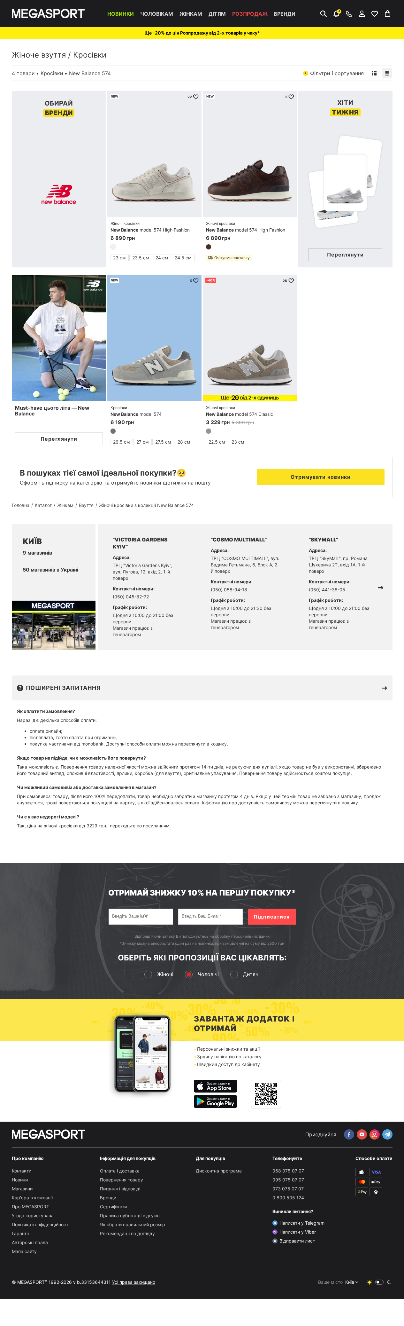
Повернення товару (121, 1179)
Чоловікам (156, 14)
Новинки (120, 14)
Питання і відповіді (120, 1188)
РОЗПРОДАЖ (250, 14)
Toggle (379, 1282)
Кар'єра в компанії (32, 1197)
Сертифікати (113, 1206)
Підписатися (272, 916)
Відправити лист (297, 1240)
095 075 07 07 (288, 1179)
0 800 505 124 (288, 1197)
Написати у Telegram (301, 1223)
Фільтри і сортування (334, 73)
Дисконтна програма (219, 1170)
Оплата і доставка (120, 1170)
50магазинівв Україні (50, 569)
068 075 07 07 (288, 1170)
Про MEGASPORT (30, 1206)
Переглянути (59, 439)
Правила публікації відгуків (130, 1215)
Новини (20, 1179)
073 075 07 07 (288, 1188)
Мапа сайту (24, 1251)
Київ (349, 1282)
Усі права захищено (133, 1282)
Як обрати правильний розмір (132, 1224)
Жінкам (190, 14)
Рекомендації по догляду (127, 1233)
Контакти (21, 1170)
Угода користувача (33, 1215)
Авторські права (30, 1242)
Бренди (284, 14)
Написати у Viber (297, 1232)
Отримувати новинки (321, 477)
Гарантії (20, 1233)
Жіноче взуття (39, 54)
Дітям (217, 14)
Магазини (22, 1188)
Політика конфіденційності (40, 1224)
